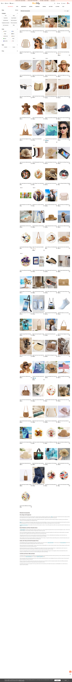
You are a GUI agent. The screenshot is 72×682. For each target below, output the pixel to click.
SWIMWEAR (37, 6)
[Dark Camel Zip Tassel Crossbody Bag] (26, 411)
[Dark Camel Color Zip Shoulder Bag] (64, 42)
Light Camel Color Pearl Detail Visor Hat (51, 30)
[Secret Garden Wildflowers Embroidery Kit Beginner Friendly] (26, 496)
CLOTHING (57, 6)
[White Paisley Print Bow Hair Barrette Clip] (64, 346)
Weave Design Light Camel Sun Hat (51, 270)
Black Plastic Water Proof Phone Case (26, 312)
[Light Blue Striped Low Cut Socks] (64, 303)
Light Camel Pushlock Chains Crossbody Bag (39, 30)
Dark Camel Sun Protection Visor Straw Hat (27, 30)
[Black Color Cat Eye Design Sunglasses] (64, 129)
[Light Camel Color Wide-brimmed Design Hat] (26, 153)
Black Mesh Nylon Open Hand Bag (38, 463)
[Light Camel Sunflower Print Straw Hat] (51, 153)
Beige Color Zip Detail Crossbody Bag (51, 117)
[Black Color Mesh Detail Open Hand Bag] (51, 195)
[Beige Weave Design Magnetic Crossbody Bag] (26, 42)
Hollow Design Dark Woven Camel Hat (51, 225)
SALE (63, 6)
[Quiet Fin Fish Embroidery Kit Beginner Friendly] (64, 475)
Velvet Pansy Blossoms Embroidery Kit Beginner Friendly (29, 270)
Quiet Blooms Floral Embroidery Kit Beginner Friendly (53, 484)
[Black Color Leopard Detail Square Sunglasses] (26, 87)
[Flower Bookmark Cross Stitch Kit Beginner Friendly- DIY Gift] (26, 195)
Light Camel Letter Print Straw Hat (50, 183)
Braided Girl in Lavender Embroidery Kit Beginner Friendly (41, 204)
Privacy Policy (21, 680)
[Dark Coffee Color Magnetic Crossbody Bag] (51, 346)
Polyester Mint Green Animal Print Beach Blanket (53, 138)
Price (3, 51)
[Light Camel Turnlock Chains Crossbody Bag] (64, 282)
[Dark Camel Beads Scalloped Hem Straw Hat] (64, 432)
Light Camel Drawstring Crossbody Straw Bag (39, 291)
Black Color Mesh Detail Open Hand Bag (51, 204)
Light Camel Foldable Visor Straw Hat (64, 75)
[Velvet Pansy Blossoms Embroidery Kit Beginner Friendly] (26, 261)
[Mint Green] (46, 140)
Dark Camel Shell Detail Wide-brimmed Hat (26, 75)
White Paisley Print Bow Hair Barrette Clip (64, 355)
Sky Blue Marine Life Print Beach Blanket (26, 291)
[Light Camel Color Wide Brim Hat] (26, 367)
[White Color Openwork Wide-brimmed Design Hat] (38, 390)
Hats (51, 516)
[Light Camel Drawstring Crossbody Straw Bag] (38, 282)
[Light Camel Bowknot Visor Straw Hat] (64, 454)
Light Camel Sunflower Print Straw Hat (51, 162)
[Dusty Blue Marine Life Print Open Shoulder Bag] (38, 216)
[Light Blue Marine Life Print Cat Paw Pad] (26, 216)
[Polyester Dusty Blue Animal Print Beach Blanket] (38, 367)
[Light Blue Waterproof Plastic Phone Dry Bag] (38, 303)
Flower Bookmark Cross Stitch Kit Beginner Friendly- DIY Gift (29, 204)
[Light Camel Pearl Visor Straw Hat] (64, 390)
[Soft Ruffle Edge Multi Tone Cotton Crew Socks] (38, 153)
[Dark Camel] (59, 53)
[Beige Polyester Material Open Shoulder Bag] (64, 261)
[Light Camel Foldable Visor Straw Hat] (64, 66)
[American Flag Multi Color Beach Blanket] (64, 367)
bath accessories (28, 556)
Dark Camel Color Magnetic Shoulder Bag (26, 138)
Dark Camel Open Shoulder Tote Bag (26, 484)
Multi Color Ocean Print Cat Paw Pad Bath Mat (40, 420)
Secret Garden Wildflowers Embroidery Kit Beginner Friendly (29, 505)
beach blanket (22, 529)
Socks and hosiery (50, 542)
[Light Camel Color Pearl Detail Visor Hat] (51, 21)
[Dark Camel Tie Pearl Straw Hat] (51, 324)
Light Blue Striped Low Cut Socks (63, 312)
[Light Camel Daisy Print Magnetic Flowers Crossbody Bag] (64, 195)
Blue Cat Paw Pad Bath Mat (37, 138)
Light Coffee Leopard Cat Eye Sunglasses (52, 291)
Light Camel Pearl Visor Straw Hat (63, 399)
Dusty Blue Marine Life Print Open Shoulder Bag (40, 225)
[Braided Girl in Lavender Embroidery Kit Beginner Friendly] (38, 195)
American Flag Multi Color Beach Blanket (64, 376)
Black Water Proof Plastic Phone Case (64, 162)
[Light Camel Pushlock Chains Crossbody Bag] (38, 21)
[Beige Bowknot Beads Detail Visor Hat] (26, 454)
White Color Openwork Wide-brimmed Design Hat (40, 399)
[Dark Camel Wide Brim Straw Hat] (26, 108)
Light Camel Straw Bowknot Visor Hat (38, 117)
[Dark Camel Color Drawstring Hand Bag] (26, 390)
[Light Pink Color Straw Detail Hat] (64, 411)
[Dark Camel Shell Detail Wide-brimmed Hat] (26, 66)
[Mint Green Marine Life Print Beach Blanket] (51, 454)
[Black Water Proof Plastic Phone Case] (64, 153)
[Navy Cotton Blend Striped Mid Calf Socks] (38, 475)
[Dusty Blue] (48, 140)
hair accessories (63, 542)
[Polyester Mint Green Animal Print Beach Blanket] (51, 129)
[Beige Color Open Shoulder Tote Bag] (38, 324)
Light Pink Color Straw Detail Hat (63, 420)
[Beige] (60, 53)
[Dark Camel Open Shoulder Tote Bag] (26, 475)
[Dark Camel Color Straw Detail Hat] (64, 237)
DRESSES (30, 6)
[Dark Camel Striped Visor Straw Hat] (51, 367)
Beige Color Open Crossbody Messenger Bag (52, 420)
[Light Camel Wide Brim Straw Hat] (38, 42)
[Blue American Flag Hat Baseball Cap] (64, 108)
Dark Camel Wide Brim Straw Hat (25, 117)
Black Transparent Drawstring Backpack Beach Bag (53, 312)
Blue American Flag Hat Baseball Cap (64, 117)
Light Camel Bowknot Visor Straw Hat (64, 463)
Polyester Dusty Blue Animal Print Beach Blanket (40, 376)
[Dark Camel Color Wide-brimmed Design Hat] (64, 216)
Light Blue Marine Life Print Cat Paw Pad (26, 225)
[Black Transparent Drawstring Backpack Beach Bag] (51, 303)
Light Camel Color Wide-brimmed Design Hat (27, 162)
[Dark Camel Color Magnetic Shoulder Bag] (26, 129)
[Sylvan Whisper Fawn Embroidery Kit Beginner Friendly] (38, 174)
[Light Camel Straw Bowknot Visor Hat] (38, 108)
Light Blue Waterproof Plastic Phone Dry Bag (39, 312)
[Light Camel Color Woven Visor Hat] (51, 42)
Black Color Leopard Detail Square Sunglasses (27, 96)
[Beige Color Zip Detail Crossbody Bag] (51, 108)
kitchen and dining (40, 556)
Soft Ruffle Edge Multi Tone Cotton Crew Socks (40, 162)
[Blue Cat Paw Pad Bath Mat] (38, 129)
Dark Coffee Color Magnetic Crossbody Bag (52, 355)
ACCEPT (57, 680)
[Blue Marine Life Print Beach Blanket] (26, 432)
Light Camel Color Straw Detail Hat (38, 355)
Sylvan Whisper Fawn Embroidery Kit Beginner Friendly (41, 183)
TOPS (17, 6)
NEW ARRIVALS (10, 6)
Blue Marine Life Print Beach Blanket (26, 442)
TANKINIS (44, 6)
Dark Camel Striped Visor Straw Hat (51, 376)
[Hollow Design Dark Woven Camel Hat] (51, 216)
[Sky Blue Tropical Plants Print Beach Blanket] (26, 324)
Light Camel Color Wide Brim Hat (25, 376)
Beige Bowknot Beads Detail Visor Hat (26, 463)
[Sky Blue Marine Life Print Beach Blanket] (26, 282)
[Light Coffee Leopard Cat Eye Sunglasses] (51, 282)
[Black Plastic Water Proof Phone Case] (26, 303)
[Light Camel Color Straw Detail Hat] (38, 346)
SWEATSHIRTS (23, 6)
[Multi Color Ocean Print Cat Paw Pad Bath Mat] (38, 411)
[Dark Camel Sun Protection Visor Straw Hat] (26, 21)
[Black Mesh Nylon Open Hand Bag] (38, 454)
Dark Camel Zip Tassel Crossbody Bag (26, 420)
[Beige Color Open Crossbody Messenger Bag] (51, 411)
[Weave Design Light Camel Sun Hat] (51, 261)
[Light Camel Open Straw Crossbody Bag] (38, 87)
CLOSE (66, 680)
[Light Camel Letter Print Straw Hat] (51, 174)
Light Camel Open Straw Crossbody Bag (39, 96)
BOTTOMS (50, 6)
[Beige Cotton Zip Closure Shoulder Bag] (38, 237)
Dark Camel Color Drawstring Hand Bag (26, 399)
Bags (20, 522)
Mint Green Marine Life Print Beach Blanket (52, 463)
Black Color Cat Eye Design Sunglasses (64, 138)
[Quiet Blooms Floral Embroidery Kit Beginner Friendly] (51, 475)
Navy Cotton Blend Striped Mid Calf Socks (39, 484)
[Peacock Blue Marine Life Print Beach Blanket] (64, 21)
